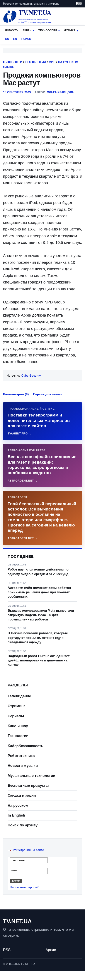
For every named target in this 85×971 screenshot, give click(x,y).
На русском (18, 805)
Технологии (47, 30)
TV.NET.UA (17, 921)
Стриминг (16, 706)
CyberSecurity (31, 375)
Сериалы (16, 716)
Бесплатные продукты (28, 785)
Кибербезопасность (25, 746)
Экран (27, 30)
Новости (12, 30)
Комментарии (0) (16, 394)
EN (15, 39)
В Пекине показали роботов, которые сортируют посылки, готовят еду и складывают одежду (38, 637)
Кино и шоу (18, 726)
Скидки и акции (22, 795)
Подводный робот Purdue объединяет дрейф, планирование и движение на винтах (39, 660)
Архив (51, 950)
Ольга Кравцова (60, 92)
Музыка (69, 30)
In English (16, 815)
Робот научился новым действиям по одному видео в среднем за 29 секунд (38, 571)
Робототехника (21, 756)
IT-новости (12, 62)
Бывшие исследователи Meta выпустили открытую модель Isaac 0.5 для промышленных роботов (41, 615)
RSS (79, 3)
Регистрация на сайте (28, 850)
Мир (52, 62)
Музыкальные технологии (31, 776)
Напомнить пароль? (24, 887)
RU (7, 39)
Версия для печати (47, 394)
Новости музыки (23, 766)
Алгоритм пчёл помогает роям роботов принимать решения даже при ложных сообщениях (39, 592)
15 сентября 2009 (17, 92)
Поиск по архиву (22, 825)
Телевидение (19, 696)
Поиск (26, 39)
